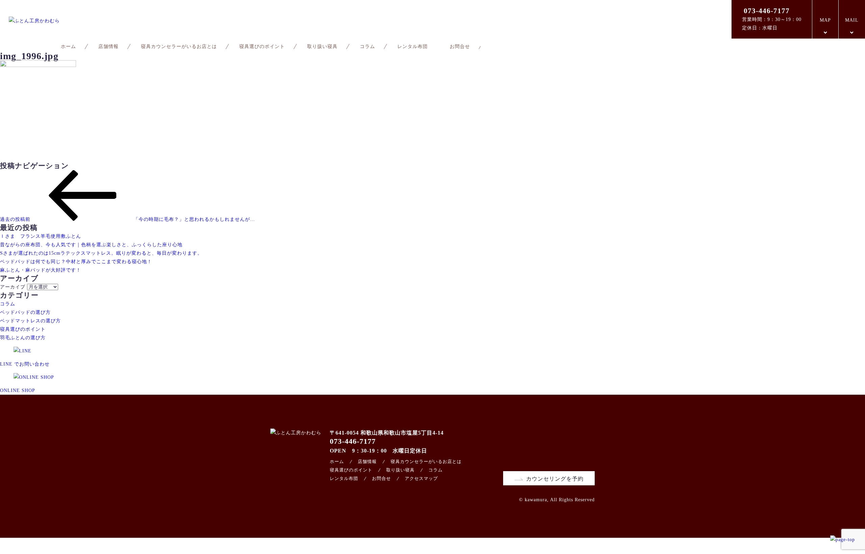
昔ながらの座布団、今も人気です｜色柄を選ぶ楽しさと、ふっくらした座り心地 (91, 244)
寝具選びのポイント (262, 46)
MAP (825, 20)
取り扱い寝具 (322, 46)
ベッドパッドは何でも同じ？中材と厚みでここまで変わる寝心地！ (76, 261)
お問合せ (460, 46)
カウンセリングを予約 (555, 479)
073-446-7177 (767, 11)
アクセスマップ (421, 478)
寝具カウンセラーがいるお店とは (179, 46)
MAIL (852, 20)
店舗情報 (108, 46)
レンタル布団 (412, 46)
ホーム (68, 46)
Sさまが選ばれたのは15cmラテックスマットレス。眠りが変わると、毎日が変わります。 (101, 253)
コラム (367, 46)
